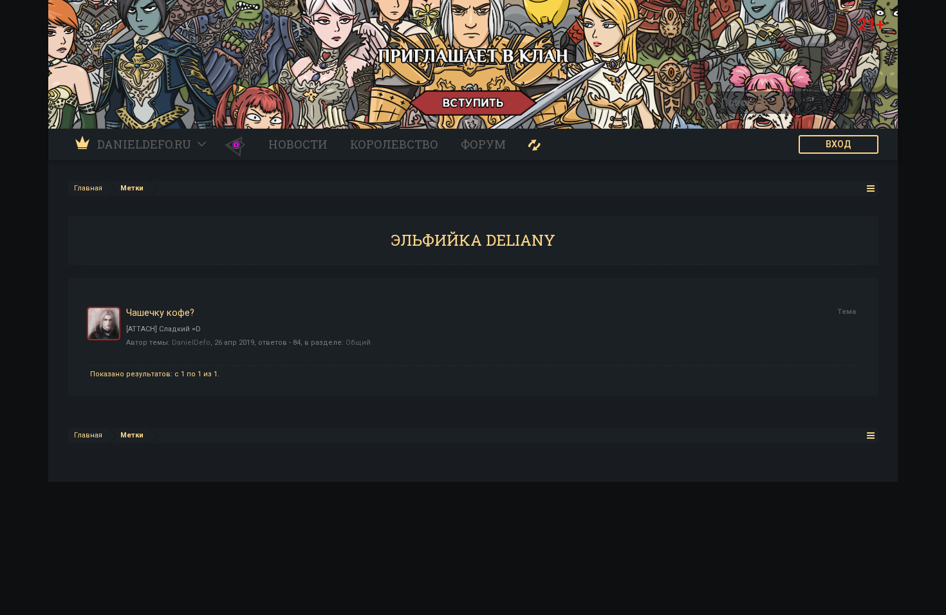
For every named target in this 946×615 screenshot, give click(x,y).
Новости (298, 144)
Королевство (394, 144)
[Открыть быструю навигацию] (871, 188)
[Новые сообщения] (534, 144)
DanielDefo (191, 342)
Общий (358, 342)
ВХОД (838, 144)
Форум (483, 144)
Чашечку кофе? (160, 312)
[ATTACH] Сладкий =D (163, 329)
